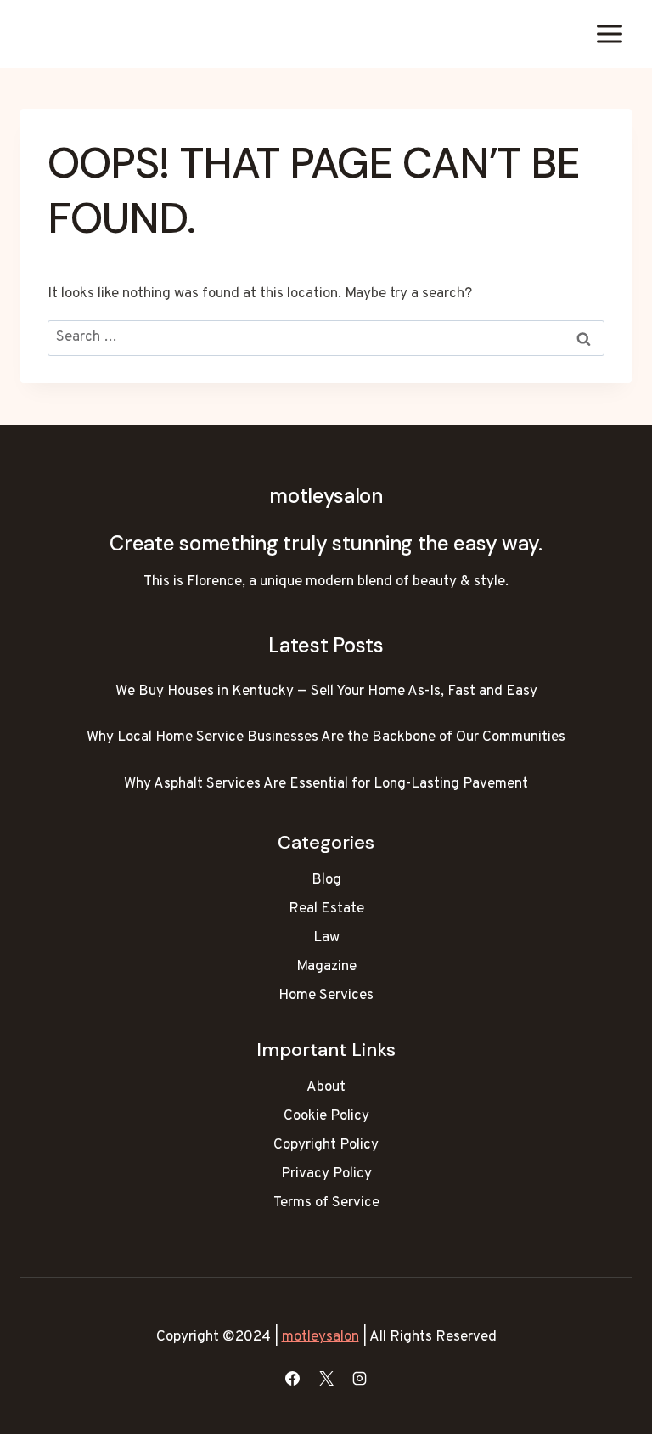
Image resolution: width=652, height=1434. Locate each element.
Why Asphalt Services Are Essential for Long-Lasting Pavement (326, 784)
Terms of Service (326, 1203)
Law (326, 938)
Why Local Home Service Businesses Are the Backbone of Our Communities (326, 737)
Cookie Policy (326, 1116)
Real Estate (326, 909)
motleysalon (320, 1337)
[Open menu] (609, 34)
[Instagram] (359, 1377)
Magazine (326, 966)
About (326, 1087)
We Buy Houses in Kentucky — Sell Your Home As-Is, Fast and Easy (326, 691)
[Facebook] (292, 1377)
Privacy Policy (326, 1174)
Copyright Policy (326, 1145)
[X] (326, 1377)
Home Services (326, 995)
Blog (326, 880)
